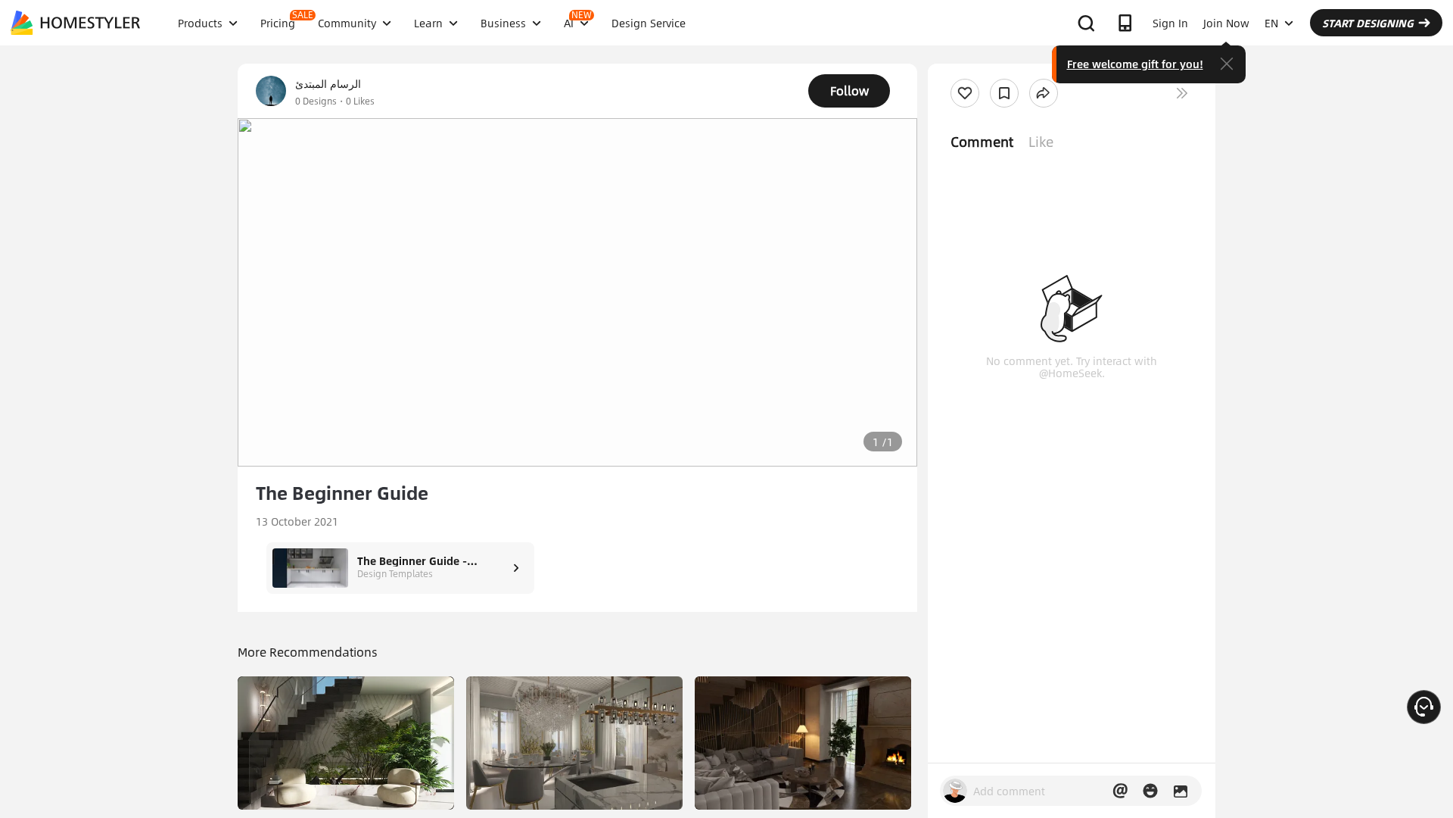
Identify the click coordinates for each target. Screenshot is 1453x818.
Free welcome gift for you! (1135, 63)
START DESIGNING (1368, 22)
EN (1271, 22)
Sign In (1170, 22)
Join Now (1226, 22)
